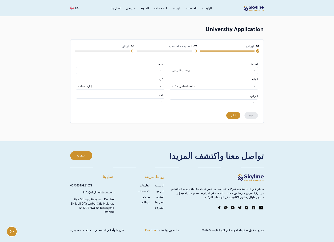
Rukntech (151, 230)
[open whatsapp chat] (12, 231)
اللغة (161, 95)
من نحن (130, 8)
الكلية (161, 79)
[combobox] (214, 70)
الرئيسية (207, 8)
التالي (233, 115)
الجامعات (191, 8)
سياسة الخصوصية (80, 230)
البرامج (176, 8)
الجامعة (254, 79)
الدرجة (254, 64)
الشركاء (159, 208)
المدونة (145, 8)
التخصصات (160, 8)
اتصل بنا (116, 8)
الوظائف (145, 202)
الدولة (161, 64)
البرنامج (254, 96)
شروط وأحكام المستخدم (109, 230)
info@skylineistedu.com (98, 192)
